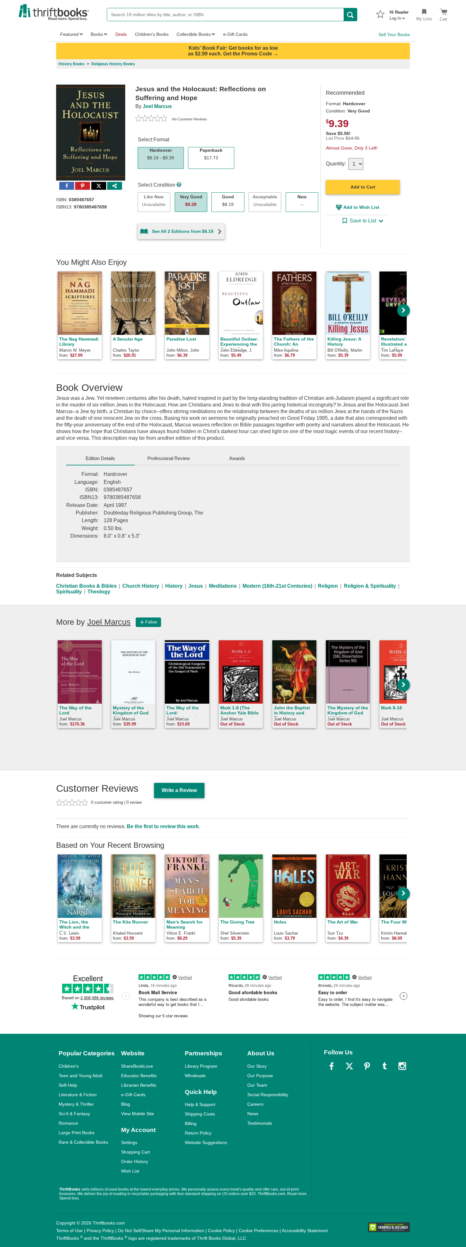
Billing (191, 1123)
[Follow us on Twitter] (349, 1066)
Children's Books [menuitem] (152, 34)
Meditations (223, 586)
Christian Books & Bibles (86, 586)
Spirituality (69, 591)
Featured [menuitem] (69, 34)
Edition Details (100, 458)
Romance (68, 1123)
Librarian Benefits (138, 1085)
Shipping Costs (200, 1113)
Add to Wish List (361, 207)
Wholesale (195, 1075)
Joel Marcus (157, 106)
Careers (255, 1104)
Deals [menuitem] (121, 34)
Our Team (257, 1085)
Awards (237, 458)
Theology (98, 591)
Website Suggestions (206, 1142)
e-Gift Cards (133, 1094)
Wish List (130, 1170)
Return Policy (198, 1132)
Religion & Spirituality (370, 586)
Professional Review (168, 458)
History (174, 586)
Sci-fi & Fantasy (74, 1113)
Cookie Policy (221, 1230)
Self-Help (68, 1085)
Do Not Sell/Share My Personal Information (161, 1230)
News (252, 1113)
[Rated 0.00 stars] (151, 119)
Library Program (201, 1066)
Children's (69, 1066)
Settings (129, 1142)
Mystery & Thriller (76, 1104)
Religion (328, 586)
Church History (140, 586)
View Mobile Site (137, 1113)
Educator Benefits (139, 1075)
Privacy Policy (100, 1230)
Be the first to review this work (163, 826)
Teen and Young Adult (80, 1075)
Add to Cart (363, 186)
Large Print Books (76, 1132)
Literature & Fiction (78, 1094)
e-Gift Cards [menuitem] (235, 34)
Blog (125, 1104)
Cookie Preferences (258, 1230)
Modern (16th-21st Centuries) (277, 586)
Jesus (195, 586)
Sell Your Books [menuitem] (394, 34)
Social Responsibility (267, 1094)
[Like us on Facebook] (331, 1066)
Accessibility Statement (305, 1230)
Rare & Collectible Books (83, 1142)
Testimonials (259, 1123)
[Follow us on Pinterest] (367, 1066)
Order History (134, 1161)
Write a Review (179, 790)
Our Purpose (260, 1075)
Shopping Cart (135, 1151)
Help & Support (200, 1104)
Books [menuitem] (97, 34)
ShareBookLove (137, 1066)
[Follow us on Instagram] (402, 1066)
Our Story (257, 1066)
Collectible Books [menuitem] (194, 34)
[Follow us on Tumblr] (384, 1066)
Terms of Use (69, 1230)
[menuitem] (399, 13)
